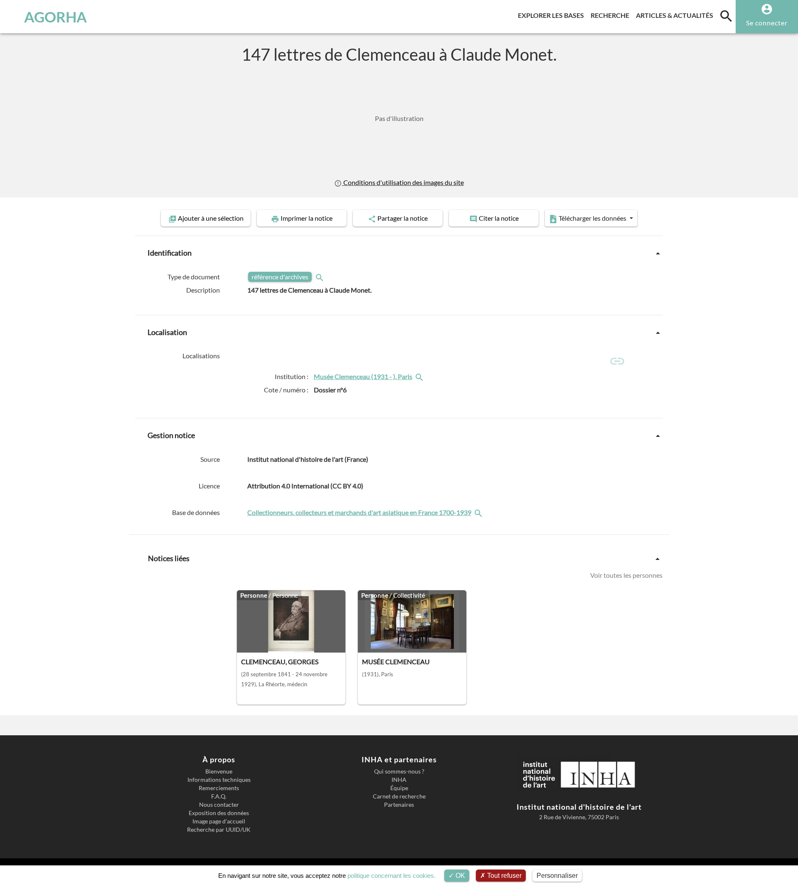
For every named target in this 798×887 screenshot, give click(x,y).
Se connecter (767, 23)
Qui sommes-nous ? (399, 771)
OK (459, 875)
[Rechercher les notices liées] (420, 376)
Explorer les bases (552, 15)
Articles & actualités (676, 15)
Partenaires (399, 805)
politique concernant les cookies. (391, 875)
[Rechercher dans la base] (479, 512)
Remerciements (219, 788)
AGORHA (55, 16)
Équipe (399, 788)
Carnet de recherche (399, 796)
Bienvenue (218, 771)
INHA (399, 780)
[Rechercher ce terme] (320, 277)
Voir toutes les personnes (626, 575)
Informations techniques (219, 780)
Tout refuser (503, 875)
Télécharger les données (592, 218)
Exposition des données (219, 813)
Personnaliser (557, 875)
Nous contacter (219, 805)
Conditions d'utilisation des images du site (402, 182)
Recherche (612, 15)
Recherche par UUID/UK (219, 830)
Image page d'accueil (218, 821)
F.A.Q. (219, 796)
